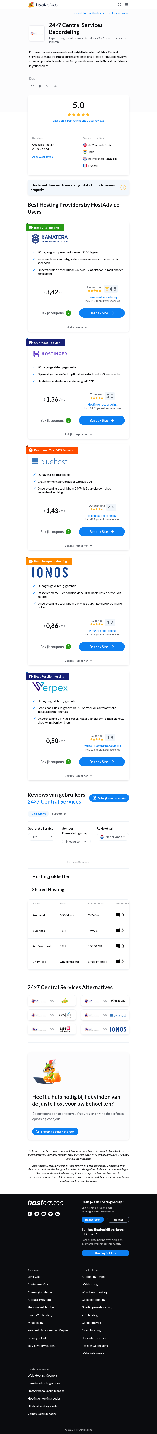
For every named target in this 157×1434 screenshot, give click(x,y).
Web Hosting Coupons (43, 1375)
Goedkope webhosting (97, 1307)
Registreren (92, 1219)
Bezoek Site (99, 313)
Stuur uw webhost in (41, 1307)
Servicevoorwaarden (41, 1345)
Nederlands (113, 837)
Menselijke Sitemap (40, 1292)
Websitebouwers (93, 1353)
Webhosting (90, 1284)
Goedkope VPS (92, 1322)
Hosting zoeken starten (57, 1131)
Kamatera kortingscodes (44, 1383)
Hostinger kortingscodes (44, 1398)
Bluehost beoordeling (102, 515)
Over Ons (34, 1276)
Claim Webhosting (40, 1315)
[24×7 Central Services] (36, 33)
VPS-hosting (90, 1315)
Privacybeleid (37, 1338)
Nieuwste (73, 841)
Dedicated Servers (94, 1338)
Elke (34, 837)
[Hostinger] (50, 353)
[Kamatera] (50, 238)
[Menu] (126, 5)
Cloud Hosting (91, 1330)
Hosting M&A (103, 1253)
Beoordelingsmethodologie (89, 13)
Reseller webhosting (95, 1345)
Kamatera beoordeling (102, 297)
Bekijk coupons (54, 313)
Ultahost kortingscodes (43, 1406)
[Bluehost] (50, 461)
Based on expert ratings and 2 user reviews (78, 120)
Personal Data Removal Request (49, 1330)
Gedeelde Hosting (93, 1299)
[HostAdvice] (43, 5)
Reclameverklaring (118, 13)
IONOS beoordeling (102, 630)
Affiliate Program (39, 1299)
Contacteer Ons (38, 1284)
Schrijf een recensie (112, 798)
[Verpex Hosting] (50, 687)
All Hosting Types (93, 1276)
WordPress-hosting (94, 1292)
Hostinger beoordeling (102, 404)
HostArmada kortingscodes (46, 1390)
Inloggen (118, 1219)
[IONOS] (50, 572)
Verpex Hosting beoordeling (102, 745)
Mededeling (35, 1322)
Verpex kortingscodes (42, 1413)
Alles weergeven (42, 156)
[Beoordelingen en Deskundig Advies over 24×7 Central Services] (32, 86)
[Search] (119, 5)
